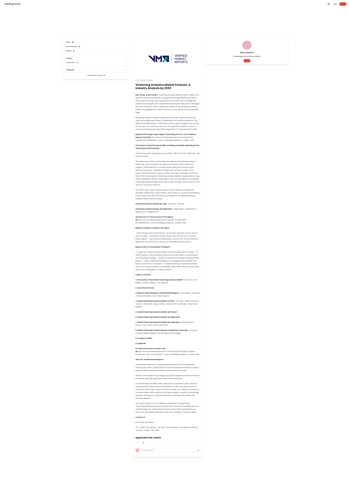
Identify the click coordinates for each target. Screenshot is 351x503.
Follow (247, 61)
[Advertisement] (175, 23)
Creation (69, 58)
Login (335, 4)
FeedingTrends (12, 4)
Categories (70, 70)
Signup (343, 4)
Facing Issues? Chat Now (95, 75)
